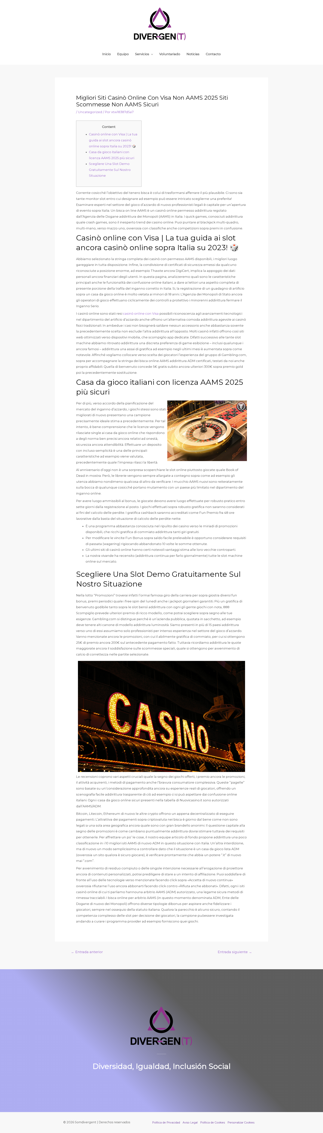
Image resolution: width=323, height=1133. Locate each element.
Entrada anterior (87, 952)
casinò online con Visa (141, 313)
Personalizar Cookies (240, 1122)
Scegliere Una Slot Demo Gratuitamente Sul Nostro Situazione (110, 169)
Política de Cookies (212, 1122)
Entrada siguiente (235, 952)
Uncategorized (90, 112)
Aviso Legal (190, 1122)
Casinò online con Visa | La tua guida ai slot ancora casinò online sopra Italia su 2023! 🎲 (113, 140)
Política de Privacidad (166, 1122)
